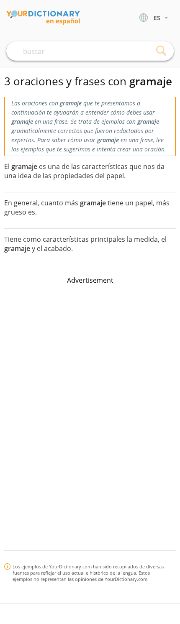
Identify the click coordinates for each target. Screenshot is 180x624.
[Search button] (161, 51)
